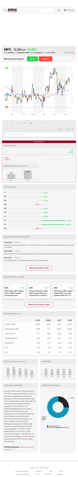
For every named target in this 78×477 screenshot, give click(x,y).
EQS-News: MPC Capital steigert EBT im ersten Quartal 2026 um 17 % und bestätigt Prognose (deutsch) (63, 295)
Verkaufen (45, 59)
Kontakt (37, 474)
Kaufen (32, 59)
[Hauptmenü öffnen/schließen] (5, 10)
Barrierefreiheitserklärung (22, 471)
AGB (51, 471)
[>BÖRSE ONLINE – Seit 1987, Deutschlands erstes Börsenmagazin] (12, 10)
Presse (61, 471)
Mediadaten (59, 474)
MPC (72, 150)
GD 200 (71, 129)
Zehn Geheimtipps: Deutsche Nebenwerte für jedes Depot (26, 260)
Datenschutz (39, 471)
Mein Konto (70, 10)
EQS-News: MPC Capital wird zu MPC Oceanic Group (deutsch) (14, 293)
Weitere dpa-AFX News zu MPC (39, 304)
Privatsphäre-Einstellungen (22, 474)
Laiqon (6, 157)
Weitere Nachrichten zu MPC (39, 268)
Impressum (48, 474)
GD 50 (60, 129)
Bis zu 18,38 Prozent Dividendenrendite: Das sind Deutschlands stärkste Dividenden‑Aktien (38, 254)
